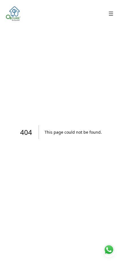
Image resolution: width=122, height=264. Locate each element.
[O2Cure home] (13, 14)
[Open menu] (111, 13)
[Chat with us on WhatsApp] (109, 251)
